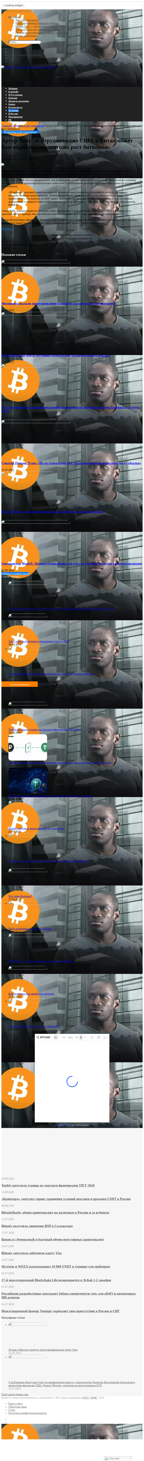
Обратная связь (17, 1406)
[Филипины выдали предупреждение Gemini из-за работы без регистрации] (35, 262)
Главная (6, 125)
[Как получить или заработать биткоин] (27, 968)
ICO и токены (15, 94)
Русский (114, 1458)
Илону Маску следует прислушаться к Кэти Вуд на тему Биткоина (52, 511)
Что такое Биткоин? (27, 20)
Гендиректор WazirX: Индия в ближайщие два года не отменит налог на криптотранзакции (71, 563)
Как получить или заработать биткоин (38, 29)
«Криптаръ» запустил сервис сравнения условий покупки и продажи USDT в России (59, 762)
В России (13, 113)
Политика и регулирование (28, 125)
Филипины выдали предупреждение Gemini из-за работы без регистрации (58, 303)
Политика (13, 110)
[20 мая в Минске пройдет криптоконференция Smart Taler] (27, 1324)
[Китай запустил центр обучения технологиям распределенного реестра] (35, 314)
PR (9, 120)
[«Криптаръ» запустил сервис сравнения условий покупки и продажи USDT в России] (27, 759)
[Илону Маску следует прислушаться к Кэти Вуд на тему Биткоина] (27, 474)
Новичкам (14, 17)
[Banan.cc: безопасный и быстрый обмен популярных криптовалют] (27, 835)
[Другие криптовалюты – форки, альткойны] (27, 1001)
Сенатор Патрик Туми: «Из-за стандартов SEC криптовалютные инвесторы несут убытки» (71, 463)
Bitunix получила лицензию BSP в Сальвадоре (36, 828)
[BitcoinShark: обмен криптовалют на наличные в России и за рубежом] (27, 792)
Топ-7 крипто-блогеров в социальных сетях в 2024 (38, 641)
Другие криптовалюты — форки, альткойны (42, 32)
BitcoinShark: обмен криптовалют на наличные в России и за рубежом (50, 795)
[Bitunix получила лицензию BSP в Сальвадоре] (27, 803)
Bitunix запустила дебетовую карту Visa (31, 1253)
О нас (11, 1409)
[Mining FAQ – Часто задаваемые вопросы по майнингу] (27, 936)
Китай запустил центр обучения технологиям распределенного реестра (55, 355)
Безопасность (15, 107)
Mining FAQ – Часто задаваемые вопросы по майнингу (41, 961)
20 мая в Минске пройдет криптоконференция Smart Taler (43, 1349)
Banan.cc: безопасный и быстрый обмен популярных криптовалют (48, 860)
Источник (7, 228)
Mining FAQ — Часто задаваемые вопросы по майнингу (49, 26)
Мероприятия (15, 116)
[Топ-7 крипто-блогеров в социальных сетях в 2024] (27, 616)
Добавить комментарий (15, 573)
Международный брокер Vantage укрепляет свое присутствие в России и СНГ (60, 1311)
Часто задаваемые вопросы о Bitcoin (37, 23)
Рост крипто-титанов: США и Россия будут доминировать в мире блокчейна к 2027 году (61, 608)
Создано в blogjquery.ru (20, 684)
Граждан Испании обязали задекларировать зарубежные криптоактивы (51, 673)
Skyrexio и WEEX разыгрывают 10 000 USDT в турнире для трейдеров (55, 1266)
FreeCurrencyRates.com (14, 1394)
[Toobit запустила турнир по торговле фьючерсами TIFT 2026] (27, 704)
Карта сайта (15, 1403)
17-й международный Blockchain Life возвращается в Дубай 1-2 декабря (56, 1280)
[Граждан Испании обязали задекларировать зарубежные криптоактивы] (27, 648)
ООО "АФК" (90, 1397)
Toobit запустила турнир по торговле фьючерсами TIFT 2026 (44, 729)
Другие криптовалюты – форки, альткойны (34, 1026)
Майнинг (13, 88)
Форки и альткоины (18, 101)
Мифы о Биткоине (26, 35)
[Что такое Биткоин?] (27, 871)
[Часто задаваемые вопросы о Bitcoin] (27, 903)
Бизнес (11, 104)
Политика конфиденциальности (27, 1413)
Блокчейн (13, 91)
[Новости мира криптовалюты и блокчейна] (28, 67)
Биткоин (12, 98)
